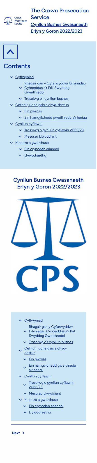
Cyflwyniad (24, 77)
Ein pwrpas (33, 111)
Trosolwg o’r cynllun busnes (46, 98)
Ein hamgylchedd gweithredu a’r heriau (55, 117)
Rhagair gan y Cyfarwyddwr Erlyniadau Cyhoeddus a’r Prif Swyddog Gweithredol (55, 87)
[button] (10, 52)
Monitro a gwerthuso (32, 143)
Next (16, 433)
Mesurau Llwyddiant (40, 136)
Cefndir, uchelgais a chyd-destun (42, 105)
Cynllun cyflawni (28, 124)
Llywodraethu (35, 155)
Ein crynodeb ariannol (41, 149)
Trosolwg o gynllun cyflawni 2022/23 (54, 130)
